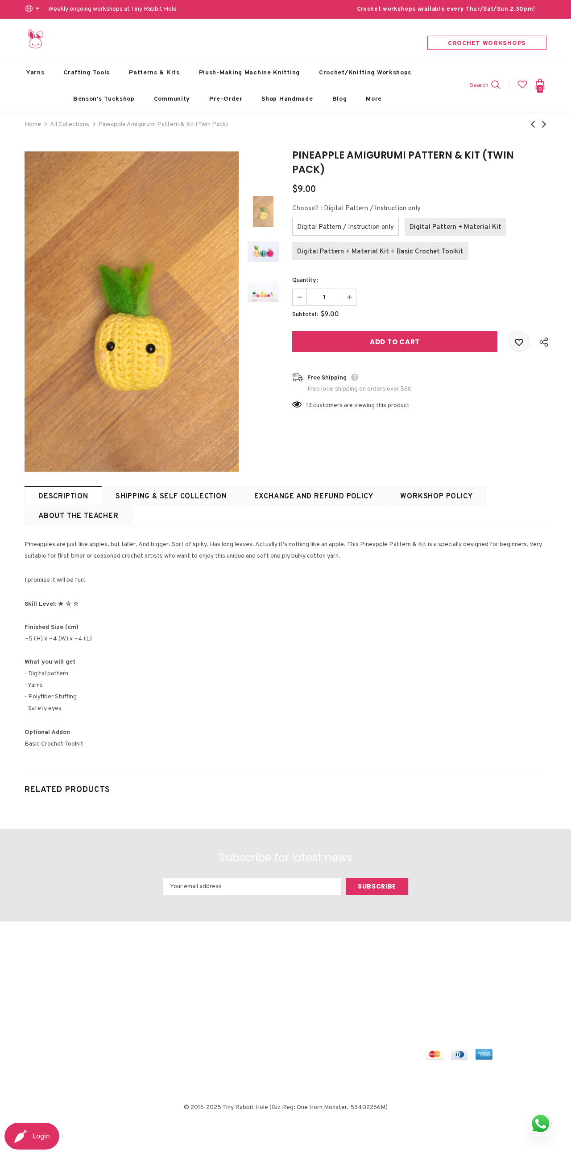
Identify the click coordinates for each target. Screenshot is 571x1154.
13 (309, 405)
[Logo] (36, 39)
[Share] (541, 342)
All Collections (69, 124)
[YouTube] (513, 980)
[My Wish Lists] (522, 88)
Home (33, 124)
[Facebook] (434, 980)
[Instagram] (471, 980)
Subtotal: (305, 314)
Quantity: (305, 280)
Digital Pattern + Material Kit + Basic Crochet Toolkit (380, 252)
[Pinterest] (492, 980)
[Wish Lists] (519, 341)
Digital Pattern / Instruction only (345, 227)
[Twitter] (451, 980)
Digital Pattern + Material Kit (455, 227)
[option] (132, 311)
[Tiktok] (434, 997)
